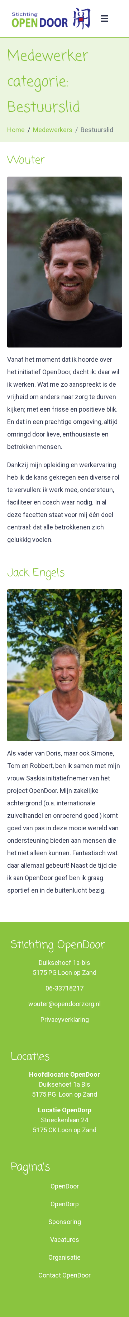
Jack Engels (36, 573)
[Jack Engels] (64, 664)
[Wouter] (64, 261)
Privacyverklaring (64, 1019)
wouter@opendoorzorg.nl (64, 1004)
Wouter (26, 160)
